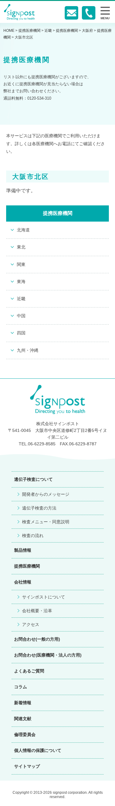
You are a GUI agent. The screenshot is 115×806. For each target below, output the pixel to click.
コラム (20, 686)
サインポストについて (43, 596)
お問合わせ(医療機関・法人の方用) (48, 655)
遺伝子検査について (33, 479)
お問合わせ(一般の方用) (37, 639)
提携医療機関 (27, 566)
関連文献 (22, 718)
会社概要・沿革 (37, 610)
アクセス (30, 624)
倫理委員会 (25, 734)
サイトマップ (27, 766)
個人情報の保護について (37, 750)
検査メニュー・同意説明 (45, 521)
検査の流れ (33, 535)
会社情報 (22, 582)
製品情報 (22, 550)
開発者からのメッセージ (45, 494)
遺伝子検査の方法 (39, 508)
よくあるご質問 (29, 670)
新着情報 (22, 702)
